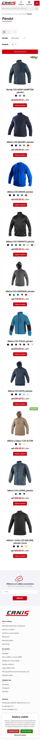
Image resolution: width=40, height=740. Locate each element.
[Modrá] (18, 195)
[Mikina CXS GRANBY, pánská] (20, 125)
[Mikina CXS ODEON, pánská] (20, 174)
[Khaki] (20, 96)
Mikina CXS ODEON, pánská (20, 192)
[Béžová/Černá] (28, 344)
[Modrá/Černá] (16, 344)
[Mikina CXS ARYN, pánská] (20, 374)
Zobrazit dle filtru (20, 52)
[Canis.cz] (9, 3)
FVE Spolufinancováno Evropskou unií (15, 672)
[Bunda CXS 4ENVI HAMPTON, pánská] (20, 72)
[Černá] (12, 145)
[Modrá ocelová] (20, 245)
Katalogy (5, 653)
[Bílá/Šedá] (32, 344)
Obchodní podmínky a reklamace (13, 626)
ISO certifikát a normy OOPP (12, 657)
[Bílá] (30, 195)
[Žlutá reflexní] (26, 546)
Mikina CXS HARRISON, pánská (20, 291)
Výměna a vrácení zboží (10, 633)
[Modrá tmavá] (16, 96)
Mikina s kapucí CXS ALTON (20, 440)
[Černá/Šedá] (14, 295)
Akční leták (6, 644)
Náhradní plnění (7, 640)
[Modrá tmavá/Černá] (12, 344)
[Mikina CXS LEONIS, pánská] (20, 473)
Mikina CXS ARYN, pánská (20, 391)
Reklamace (6, 637)
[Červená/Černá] (24, 344)
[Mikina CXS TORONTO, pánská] (20, 224)
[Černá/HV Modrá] (16, 494)
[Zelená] (16, 245)
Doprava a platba (8, 630)
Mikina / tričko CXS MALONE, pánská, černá (20, 541)
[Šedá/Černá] (22, 295)
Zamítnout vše (13, 731)
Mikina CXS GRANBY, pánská (20, 142)
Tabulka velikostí (8, 664)
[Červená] (28, 145)
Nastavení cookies (20, 735)
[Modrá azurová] (20, 145)
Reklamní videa (7, 675)
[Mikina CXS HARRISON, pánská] (20, 274)
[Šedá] (28, 245)
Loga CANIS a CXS (8, 668)
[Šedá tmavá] (24, 96)
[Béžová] (24, 444)
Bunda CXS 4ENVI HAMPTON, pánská (20, 91)
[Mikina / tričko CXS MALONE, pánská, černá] (20, 523)
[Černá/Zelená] (10, 295)
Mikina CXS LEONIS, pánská (20, 490)
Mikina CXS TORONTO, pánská (20, 241)
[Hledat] (36, 8)
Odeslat (19, 598)
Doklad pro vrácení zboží (10, 661)
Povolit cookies (26, 731)
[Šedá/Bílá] (28, 394)
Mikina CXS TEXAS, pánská (20, 341)
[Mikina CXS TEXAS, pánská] (20, 324)
